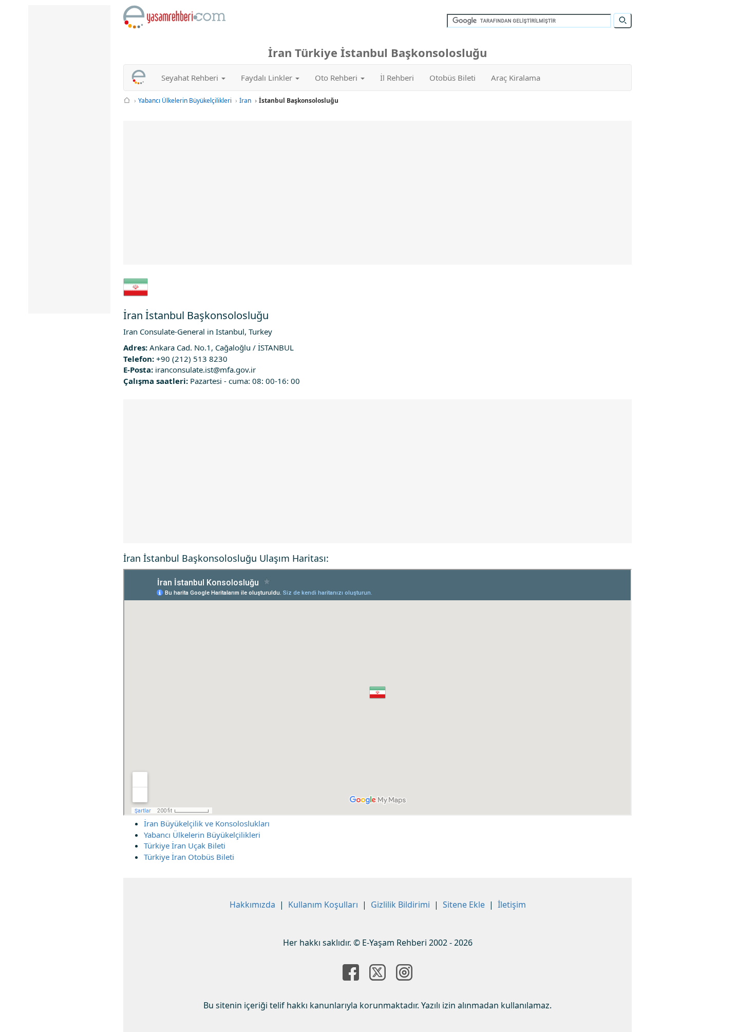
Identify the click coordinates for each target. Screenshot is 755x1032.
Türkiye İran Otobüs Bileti (189, 857)
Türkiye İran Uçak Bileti (184, 845)
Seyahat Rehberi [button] (190, 77)
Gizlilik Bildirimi (400, 904)
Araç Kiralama (515, 77)
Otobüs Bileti (452, 77)
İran (245, 100)
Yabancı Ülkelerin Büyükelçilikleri (185, 100)
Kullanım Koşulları (323, 904)
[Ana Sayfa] (126, 100)
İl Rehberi (397, 77)
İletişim (512, 904)
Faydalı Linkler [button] (267, 77)
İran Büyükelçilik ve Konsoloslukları (207, 823)
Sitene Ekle (464, 904)
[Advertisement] (377, 193)
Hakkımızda (252, 904)
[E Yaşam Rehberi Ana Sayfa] (174, 17)
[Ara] (622, 20)
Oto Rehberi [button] (337, 77)
